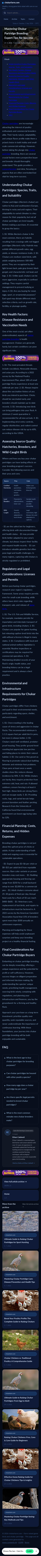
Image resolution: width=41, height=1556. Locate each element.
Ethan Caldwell (18, 1137)
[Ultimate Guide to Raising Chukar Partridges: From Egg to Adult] (20, 1388)
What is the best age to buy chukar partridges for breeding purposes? (19, 1061)
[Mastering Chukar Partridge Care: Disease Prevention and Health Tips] (20, 1270)
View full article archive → (30, 1205)
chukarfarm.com (12, 3)
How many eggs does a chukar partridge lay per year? (18, 1087)
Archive (14, 19)
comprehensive (9, 169)
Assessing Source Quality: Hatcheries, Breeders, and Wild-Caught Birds (21, 79)
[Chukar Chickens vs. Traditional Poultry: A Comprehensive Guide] (20, 1349)
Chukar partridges (10, 124)
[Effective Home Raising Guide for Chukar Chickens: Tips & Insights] (20, 1468)
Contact (31, 19)
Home (6, 19)
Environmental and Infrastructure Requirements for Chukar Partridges (22, 97)
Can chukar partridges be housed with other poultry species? (20, 1075)
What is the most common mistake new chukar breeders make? (18, 1117)
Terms (27, 1542)
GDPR (20, 1542)
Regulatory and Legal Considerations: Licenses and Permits (20, 88)
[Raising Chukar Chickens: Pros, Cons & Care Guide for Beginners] (20, 1428)
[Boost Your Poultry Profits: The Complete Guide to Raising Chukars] (20, 1309)
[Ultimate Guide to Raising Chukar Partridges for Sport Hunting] (20, 1230)
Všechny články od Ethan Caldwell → (23, 1163)
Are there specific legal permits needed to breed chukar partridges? (19, 1101)
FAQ (10, 115)
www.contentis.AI (9, 1542)
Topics (23, 19)
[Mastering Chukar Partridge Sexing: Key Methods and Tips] (20, 1507)
